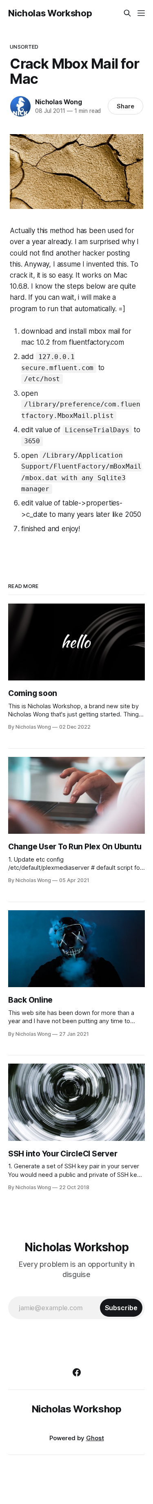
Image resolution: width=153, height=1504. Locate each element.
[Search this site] (127, 13)
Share (125, 106)
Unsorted (24, 46)
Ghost (95, 1438)
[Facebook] (77, 1372)
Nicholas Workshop (50, 13)
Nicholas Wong (58, 102)
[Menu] (141, 13)
